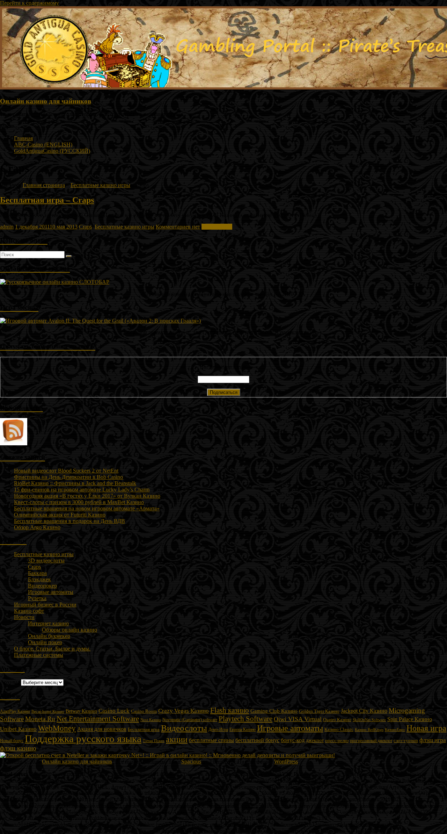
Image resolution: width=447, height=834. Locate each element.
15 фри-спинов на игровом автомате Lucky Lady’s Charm (81, 490)
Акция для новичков (101, 729)
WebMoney (57, 728)
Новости (24, 617)
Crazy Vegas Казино (183, 710)
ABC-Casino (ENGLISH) (43, 145)
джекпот (315, 740)
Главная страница (44, 185)
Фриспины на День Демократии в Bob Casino (68, 477)
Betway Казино (81, 711)
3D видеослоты (46, 560)
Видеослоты (184, 728)
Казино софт (29, 611)
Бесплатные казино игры (100, 185)
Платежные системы (38, 655)
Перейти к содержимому (29, 3)
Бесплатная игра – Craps (47, 199)
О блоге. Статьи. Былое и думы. (52, 649)
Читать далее (216, 227)
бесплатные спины (211, 740)
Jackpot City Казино (364, 711)
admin (7, 227)
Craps (85, 227)
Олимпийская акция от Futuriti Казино (59, 515)
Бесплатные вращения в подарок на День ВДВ (69, 521)
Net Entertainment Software (98, 718)
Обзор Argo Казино (37, 527)
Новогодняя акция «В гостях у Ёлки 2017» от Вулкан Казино (87, 496)
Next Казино (150, 720)
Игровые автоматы (50, 592)
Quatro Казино (337, 719)
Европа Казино (242, 729)
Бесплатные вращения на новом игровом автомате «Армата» (87, 508)
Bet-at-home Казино (47, 711)
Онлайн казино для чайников (45, 101)
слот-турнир (406, 740)
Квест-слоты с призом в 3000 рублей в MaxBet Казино (79, 502)
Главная (23, 138)
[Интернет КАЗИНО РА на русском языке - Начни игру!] (54, 282)
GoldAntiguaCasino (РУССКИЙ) (52, 151)
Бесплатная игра (144, 729)
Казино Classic (338, 729)
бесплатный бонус (257, 740)
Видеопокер (42, 586)
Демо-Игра (218, 729)
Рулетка (37, 598)
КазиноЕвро (395, 729)
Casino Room (144, 711)
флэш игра (432, 739)
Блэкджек (39, 579)
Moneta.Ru (40, 718)
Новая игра (426, 728)
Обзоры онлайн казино (69, 630)
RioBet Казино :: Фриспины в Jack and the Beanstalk (75, 483)
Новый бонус (11, 741)
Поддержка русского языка (83, 738)
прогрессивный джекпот (371, 740)
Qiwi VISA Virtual (298, 719)
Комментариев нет (178, 227)
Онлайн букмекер (49, 636)
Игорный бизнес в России (45, 604)
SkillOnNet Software (369, 720)
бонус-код (293, 740)
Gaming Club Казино (274, 711)
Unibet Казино (18, 729)
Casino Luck (114, 710)
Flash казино (229, 710)
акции (177, 739)
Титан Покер (153, 741)
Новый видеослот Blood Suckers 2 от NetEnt (66, 471)
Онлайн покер (45, 642)
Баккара (37, 573)
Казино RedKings (369, 730)
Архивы (10, 682)
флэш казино (18, 748)
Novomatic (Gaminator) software (189, 719)
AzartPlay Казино (15, 711)
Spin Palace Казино (409, 719)
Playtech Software (245, 718)
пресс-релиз (337, 740)
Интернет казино (48, 623)
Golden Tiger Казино (319, 711)
